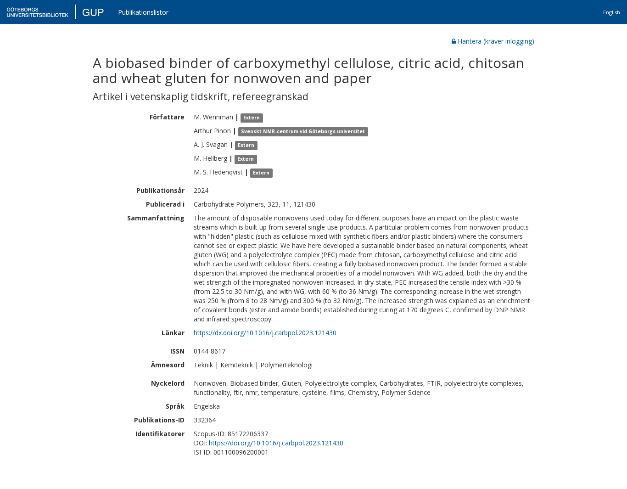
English (611, 12)
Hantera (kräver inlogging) (496, 41)
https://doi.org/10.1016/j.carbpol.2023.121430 (276, 442)
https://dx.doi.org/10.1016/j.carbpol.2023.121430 (265, 332)
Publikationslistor (143, 12)
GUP (93, 12)
